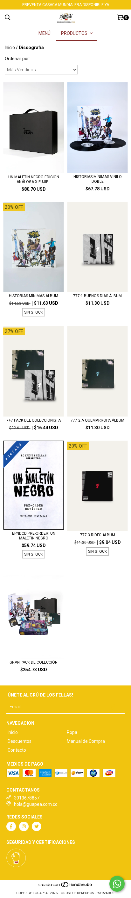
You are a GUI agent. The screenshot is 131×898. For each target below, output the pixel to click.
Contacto (17, 750)
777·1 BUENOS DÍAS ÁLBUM (97, 296)
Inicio (10, 47)
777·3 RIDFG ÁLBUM (97, 535)
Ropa (72, 732)
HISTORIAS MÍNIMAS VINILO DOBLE (97, 179)
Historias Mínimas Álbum (33, 296)
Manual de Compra (86, 741)
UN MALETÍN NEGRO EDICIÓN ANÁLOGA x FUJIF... (33, 179)
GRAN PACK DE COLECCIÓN (34, 662)
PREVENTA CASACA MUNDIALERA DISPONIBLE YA (65, 5)
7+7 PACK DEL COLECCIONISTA (33, 420)
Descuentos (19, 741)
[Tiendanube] (65, 886)
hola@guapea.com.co (36, 804)
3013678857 (26, 797)
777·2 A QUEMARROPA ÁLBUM (97, 420)
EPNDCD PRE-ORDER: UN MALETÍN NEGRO (33, 535)
